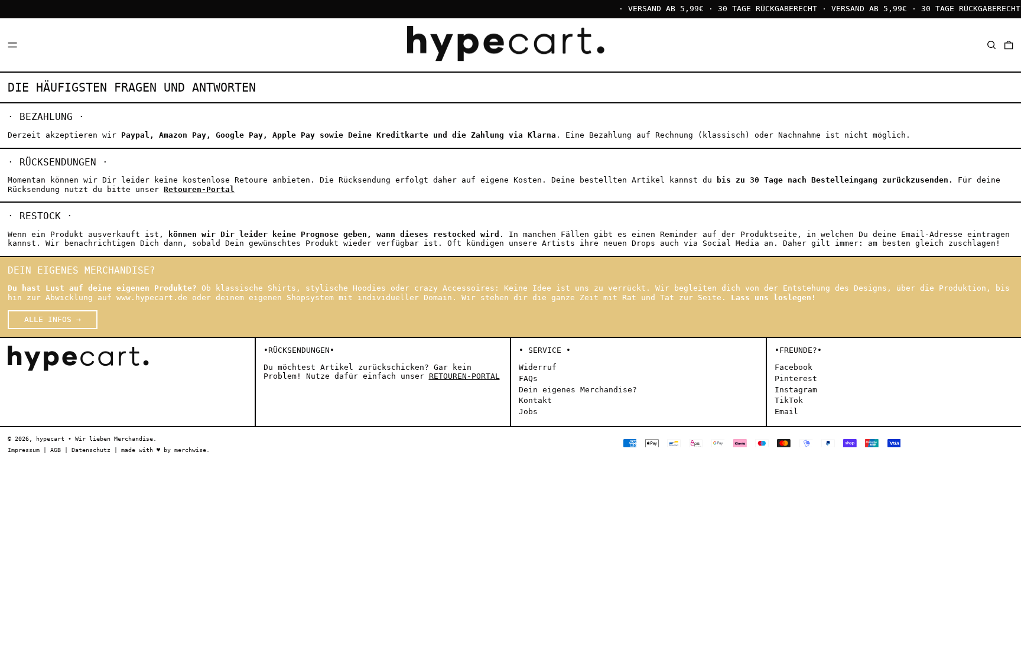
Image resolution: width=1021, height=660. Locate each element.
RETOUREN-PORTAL (464, 376)
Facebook (793, 367)
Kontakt (535, 400)
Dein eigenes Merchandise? (578, 389)
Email (786, 411)
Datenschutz (90, 449)
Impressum (24, 449)
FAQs (528, 378)
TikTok (789, 400)
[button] (991, 44)
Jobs (528, 411)
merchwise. (192, 449)
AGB (55, 449)
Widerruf (538, 367)
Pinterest (796, 378)
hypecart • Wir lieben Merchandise (94, 438)
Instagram (796, 389)
